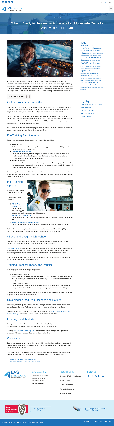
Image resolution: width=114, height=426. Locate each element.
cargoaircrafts (95, 53)
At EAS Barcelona (13, 248)
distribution (98, 60)
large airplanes (85, 71)
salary (98, 85)
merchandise (83, 73)
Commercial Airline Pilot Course (91, 104)
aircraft (83, 48)
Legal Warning (88, 421)
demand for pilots (89, 60)
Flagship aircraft (92, 66)
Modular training (86, 107)
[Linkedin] (9, 2)
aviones (84, 53)
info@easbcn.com (38, 384)
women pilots (100, 87)
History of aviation (89, 68)
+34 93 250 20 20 (38, 381)
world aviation (83, 89)
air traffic (87, 50)
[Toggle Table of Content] (27, 96)
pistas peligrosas (88, 78)
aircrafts (88, 48)
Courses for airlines (87, 110)
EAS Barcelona (89, 63)
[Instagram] (3, 2)
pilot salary (96, 75)
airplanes (94, 48)
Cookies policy (108, 421)
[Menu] (111, 8)
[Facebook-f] (88, 376)
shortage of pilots (86, 87)
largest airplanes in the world (96, 70)
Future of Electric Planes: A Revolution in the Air (22, 359)
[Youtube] (103, 376)
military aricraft (90, 73)
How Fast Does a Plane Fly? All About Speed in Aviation (24, 361)
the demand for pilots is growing (24, 331)
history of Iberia (96, 68)
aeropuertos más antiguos (94, 45)
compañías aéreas (85, 57)
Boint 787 (89, 53)
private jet (89, 80)
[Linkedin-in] (99, 376)
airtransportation (95, 50)
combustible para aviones (95, 55)
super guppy (94, 87)
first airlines (86, 66)
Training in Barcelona (87, 113)
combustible (86, 55)
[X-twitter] (6, 2)
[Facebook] (12, 2)
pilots (92, 76)
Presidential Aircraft (97, 78)
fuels (98, 66)
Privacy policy (98, 421)
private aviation (84, 80)
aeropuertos (84, 45)
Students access (86, 116)
